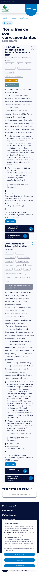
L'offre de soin (13, 18)
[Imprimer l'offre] (32, 48)
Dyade (28, 64)
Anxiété (19, 265)
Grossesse (9, 253)
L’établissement (9, 506)
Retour (8, 23)
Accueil (4, 18)
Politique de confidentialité (12, 537)
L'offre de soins (9, 515)
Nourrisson (9, 265)
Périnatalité (9, 64)
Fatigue (8, 277)
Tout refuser (19, 560)
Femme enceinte (24, 68)
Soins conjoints (24, 257)
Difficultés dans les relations (15, 273)
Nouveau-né (10, 72)
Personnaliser (19, 554)
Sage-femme (10, 68)
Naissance (9, 261)
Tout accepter (19, 565)
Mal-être (8, 269)
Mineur (18, 269)
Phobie (27, 269)
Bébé (7, 281)
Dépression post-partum (14, 76)
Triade (20, 64)
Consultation (8, 510)
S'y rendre (10, 221)
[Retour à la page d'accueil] (13, 8)
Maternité (20, 253)
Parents (29, 265)
